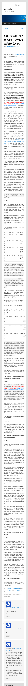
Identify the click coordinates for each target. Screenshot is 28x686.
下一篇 (22, 28)
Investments (17, 588)
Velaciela (8, 9)
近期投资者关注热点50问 (18, 54)
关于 (9, 23)
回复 (7, 616)
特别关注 (14, 23)
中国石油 (19, 141)
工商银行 (18, 140)
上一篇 (6, 28)
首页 (5, 23)
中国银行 (9, 141)
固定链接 (18, 590)
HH (6, 608)
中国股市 (10, 590)
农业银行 (14, 141)
